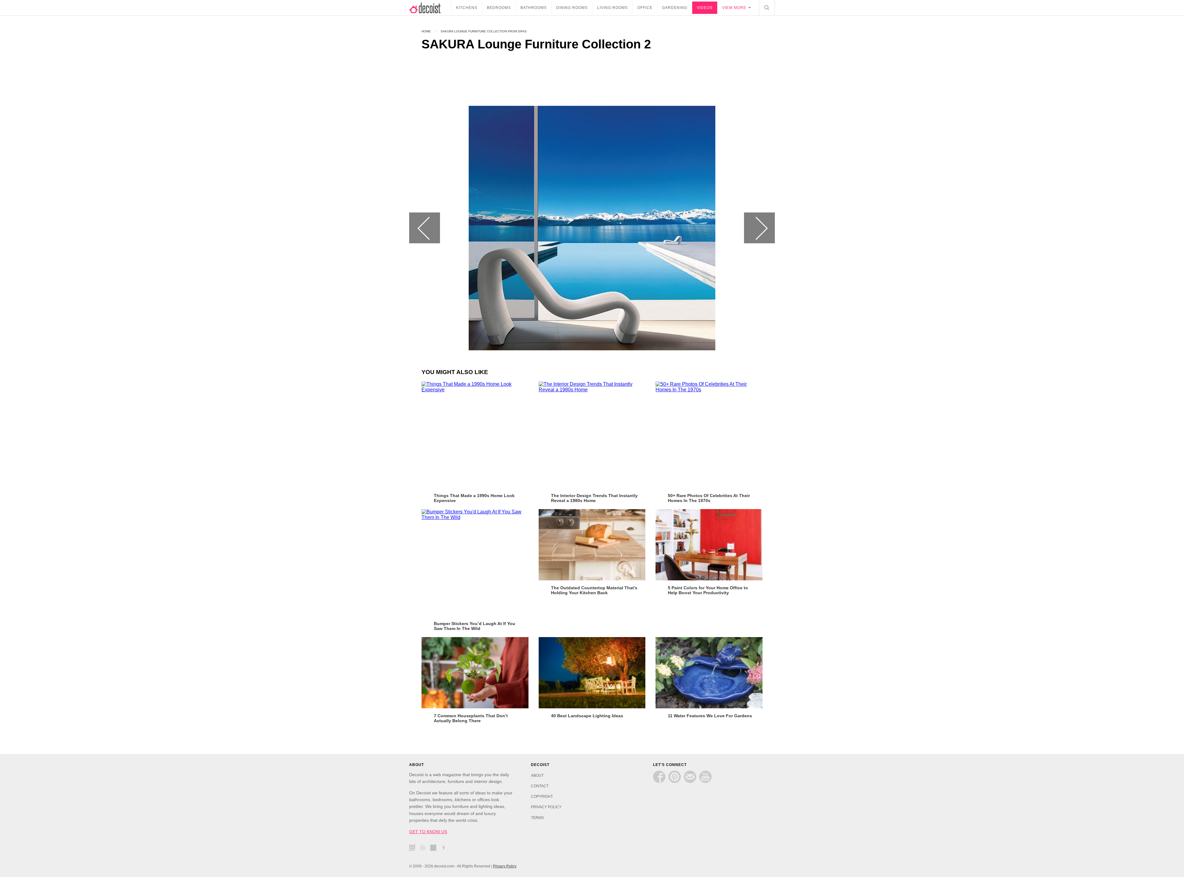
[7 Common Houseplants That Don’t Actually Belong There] (474, 672)
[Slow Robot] (445, 848)
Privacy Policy (504, 866)
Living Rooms (612, 8)
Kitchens (466, 8)
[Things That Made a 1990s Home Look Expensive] (474, 434)
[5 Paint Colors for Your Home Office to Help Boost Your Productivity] (709, 544)
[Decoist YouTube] (705, 777)
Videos (705, 8)
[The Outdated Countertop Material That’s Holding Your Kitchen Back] (592, 544)
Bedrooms (499, 8)
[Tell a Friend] (690, 777)
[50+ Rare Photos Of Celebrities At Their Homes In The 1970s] (709, 434)
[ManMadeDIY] (413, 848)
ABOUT (537, 775)
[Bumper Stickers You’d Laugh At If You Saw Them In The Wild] (474, 562)
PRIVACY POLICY (546, 807)
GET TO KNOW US (428, 831)
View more (734, 8)
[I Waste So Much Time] (434, 848)
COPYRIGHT (542, 796)
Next (759, 227)
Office (644, 8)
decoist (430, 8)
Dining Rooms (572, 8)
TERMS (537, 818)
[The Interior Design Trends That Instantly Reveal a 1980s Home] (592, 434)
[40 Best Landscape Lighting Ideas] (592, 672)
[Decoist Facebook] (659, 777)
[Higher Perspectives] (424, 848)
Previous (424, 227)
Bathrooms (533, 8)
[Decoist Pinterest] (674, 777)
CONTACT (540, 786)
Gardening (674, 8)
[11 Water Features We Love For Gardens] (709, 672)
